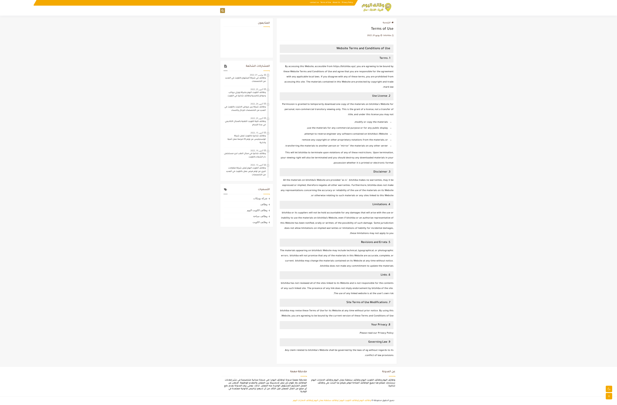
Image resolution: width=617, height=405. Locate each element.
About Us (336, 3)
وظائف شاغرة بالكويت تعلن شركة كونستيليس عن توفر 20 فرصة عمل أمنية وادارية (247, 139)
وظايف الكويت (260, 222)
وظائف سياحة (260, 216)
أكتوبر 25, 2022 (256, 89)
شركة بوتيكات (260, 198)
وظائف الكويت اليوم (257, 210)
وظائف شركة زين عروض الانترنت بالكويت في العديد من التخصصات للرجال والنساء (245, 109)
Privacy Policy (347, 3)
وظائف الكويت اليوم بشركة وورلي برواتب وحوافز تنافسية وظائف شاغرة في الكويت (247, 94)
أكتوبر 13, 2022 (256, 165)
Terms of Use (325, 3)
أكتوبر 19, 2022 (256, 150)
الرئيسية (387, 23)
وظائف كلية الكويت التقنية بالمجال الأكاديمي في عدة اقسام (245, 123)
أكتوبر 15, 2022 (256, 132)
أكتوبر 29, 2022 (256, 103)
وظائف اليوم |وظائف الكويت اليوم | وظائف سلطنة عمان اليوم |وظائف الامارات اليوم (332, 401)
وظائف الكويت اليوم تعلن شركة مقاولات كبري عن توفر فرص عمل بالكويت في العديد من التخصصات (246, 171)
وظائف (263, 204)
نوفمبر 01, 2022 (256, 74)
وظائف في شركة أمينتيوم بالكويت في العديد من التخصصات (245, 80)
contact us (314, 3)
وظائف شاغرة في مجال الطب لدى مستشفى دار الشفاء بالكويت (245, 155)
